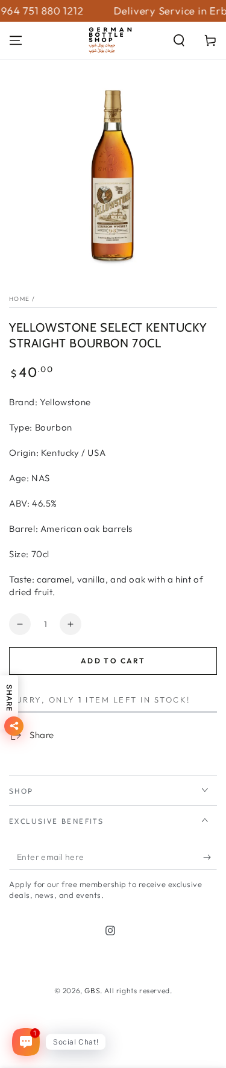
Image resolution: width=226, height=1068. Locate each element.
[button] (179, 40)
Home (19, 299)
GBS (92, 990)
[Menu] (15, 40)
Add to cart (113, 660)
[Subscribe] (210, 857)
